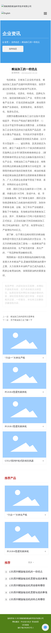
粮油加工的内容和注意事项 (22, 317)
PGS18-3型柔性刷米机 (16, 426)
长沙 (29, 622)
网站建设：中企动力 (20, 622)
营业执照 (35, 622)
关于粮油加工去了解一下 (21, 320)
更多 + (31, 562)
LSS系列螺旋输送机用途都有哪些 (27, 585)
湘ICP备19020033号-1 (26, 628)
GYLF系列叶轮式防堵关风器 (19, 461)
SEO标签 (25, 625)
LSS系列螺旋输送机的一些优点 (25, 571)
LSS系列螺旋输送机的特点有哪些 (27, 599)
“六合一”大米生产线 (15, 358)
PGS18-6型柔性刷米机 (16, 392)
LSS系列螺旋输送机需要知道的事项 (28, 578)
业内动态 (15, 42)
